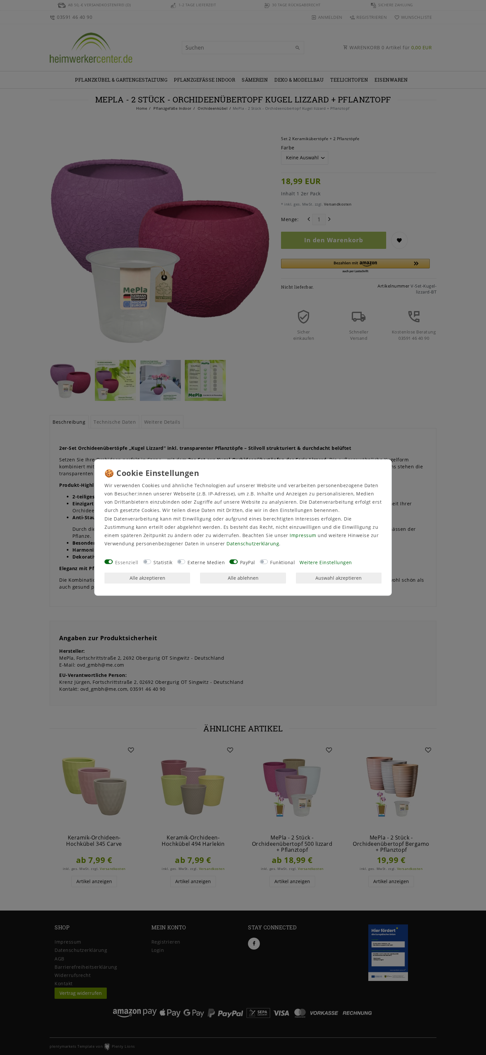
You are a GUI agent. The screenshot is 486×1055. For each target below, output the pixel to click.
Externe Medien (206, 562)
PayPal (247, 562)
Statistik (163, 562)
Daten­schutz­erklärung (252, 544)
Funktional (282, 562)
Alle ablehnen (243, 578)
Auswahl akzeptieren (338, 578)
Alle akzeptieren (147, 578)
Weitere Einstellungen (326, 562)
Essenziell (127, 562)
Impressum (303, 535)
